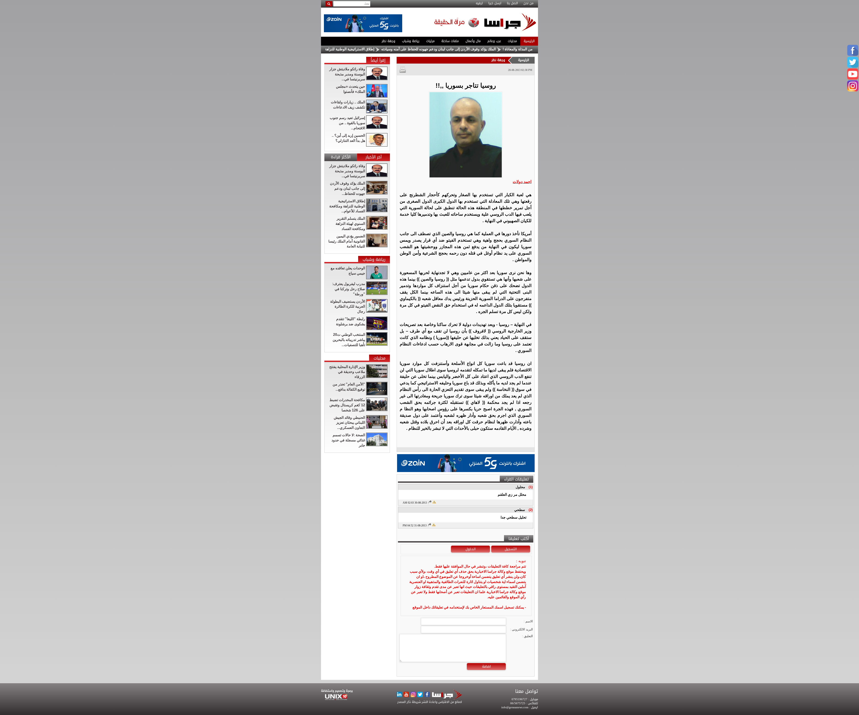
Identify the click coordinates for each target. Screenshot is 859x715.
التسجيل (511, 549)
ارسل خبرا (494, 3)
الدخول (471, 549)
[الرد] (430, 502)
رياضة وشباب (410, 41)
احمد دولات (522, 181)
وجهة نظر (388, 41)
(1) (531, 487)
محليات (512, 41)
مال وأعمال (473, 41)
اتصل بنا (512, 3)
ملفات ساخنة (450, 41)
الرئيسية (529, 41)
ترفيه (479, 3)
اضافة (486, 666)
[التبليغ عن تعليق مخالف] (434, 501)
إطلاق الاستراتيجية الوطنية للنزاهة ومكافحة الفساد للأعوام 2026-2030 (362, 49)
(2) (531, 510)
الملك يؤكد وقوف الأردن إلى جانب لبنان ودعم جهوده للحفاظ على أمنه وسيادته (478, 49)
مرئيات (430, 41)
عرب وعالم (494, 41)
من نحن (528, 3)
